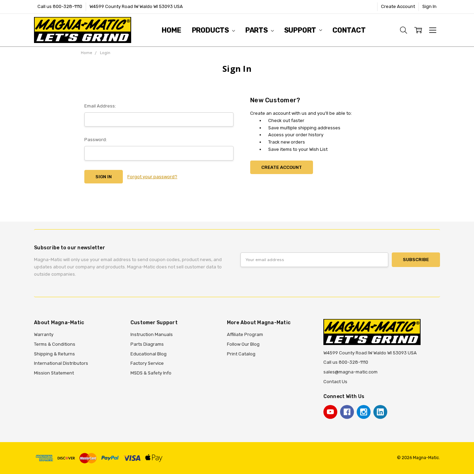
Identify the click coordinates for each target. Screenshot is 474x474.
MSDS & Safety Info (150, 373)
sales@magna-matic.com (350, 371)
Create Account (398, 6)
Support (301, 30)
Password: (95, 139)
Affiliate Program (245, 334)
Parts (257, 30)
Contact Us (335, 381)
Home (171, 30)
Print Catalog (241, 353)
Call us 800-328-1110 (59, 6)
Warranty (43, 334)
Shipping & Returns (54, 353)
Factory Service (147, 363)
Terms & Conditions (54, 344)
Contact (349, 30)
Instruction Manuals (151, 334)
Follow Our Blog (243, 344)
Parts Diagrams (147, 344)
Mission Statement (54, 373)
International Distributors (61, 363)
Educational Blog (148, 353)
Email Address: (100, 106)
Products (211, 30)
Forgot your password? (152, 176)
